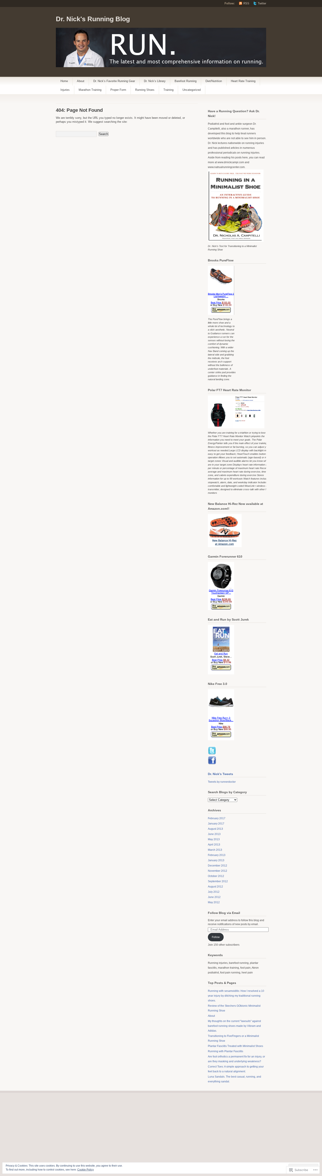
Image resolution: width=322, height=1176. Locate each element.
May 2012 (214, 902)
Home (64, 81)
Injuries (65, 89)
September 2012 (218, 881)
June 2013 (214, 834)
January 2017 (216, 823)
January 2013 (216, 860)
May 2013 (214, 839)
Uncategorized (191, 89)
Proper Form (118, 89)
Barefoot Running (185, 81)
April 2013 (214, 844)
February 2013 (216, 855)
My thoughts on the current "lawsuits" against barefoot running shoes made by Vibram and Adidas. (234, 1026)
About (80, 81)
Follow (216, 937)
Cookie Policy (85, 1169)
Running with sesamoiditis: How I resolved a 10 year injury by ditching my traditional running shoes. (236, 995)
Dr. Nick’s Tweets (220, 774)
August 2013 (215, 828)
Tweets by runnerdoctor (222, 781)
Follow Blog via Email (224, 913)
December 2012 (217, 865)
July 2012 (213, 891)
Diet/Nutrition (213, 81)
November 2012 (217, 870)
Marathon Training (90, 89)
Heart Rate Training (243, 81)
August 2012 (215, 886)
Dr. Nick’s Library (155, 81)
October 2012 (216, 876)
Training (168, 89)
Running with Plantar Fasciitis (225, 1051)
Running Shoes (144, 89)
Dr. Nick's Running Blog (93, 19)
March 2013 (215, 849)
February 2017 (216, 818)
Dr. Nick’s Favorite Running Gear (114, 81)
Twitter (262, 3)
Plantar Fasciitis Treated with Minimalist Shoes (235, 1046)
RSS (246, 3)
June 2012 (214, 897)
